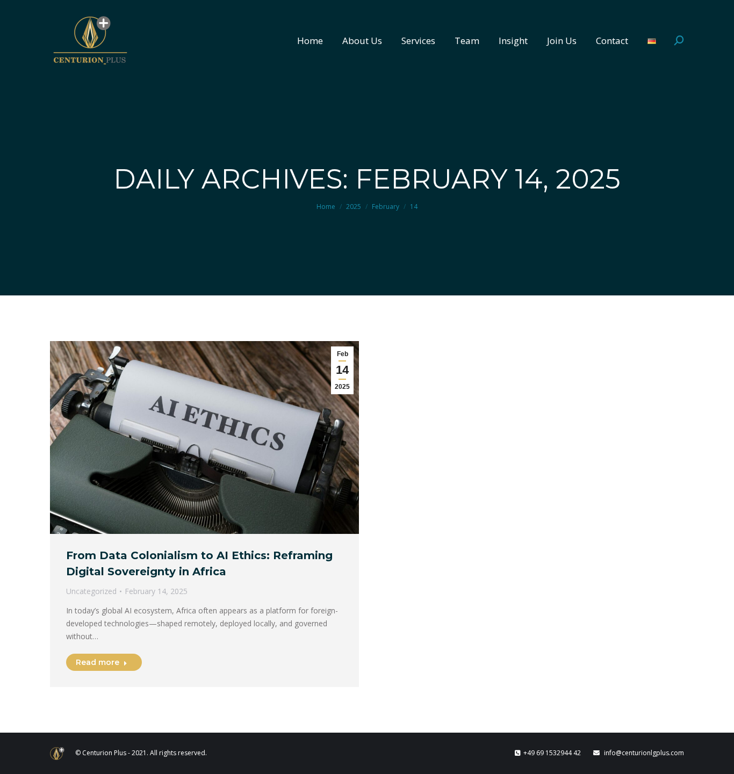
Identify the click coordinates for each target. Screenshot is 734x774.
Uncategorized (91, 591)
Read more (97, 662)
